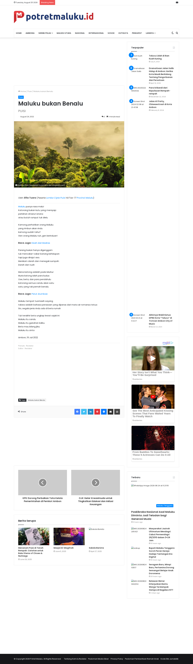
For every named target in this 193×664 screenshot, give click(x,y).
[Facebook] (77, 412)
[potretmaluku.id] (53, 17)
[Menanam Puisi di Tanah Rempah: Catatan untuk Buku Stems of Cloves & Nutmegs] (33, 536)
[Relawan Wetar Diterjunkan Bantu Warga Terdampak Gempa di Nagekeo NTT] (139, 585)
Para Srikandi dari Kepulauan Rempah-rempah (159, 90)
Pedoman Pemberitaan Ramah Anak (142, 659)
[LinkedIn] (90, 412)
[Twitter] (84, 412)
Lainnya (150, 33)
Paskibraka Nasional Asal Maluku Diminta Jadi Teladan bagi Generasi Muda (153, 515)
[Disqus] (69, 607)
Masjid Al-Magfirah (64, 547)
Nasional (80, 33)
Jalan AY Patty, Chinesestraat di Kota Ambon (160, 104)
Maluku (21, 206)
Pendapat (137, 33)
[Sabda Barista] (104, 536)
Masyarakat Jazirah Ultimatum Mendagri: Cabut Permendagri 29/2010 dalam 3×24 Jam (160, 534)
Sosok (111, 33)
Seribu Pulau (44, 33)
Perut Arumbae (40, 293)
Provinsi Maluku (85, 197)
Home (19, 33)
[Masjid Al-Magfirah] (69, 536)
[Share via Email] (110, 412)
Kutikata (123, 33)
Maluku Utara (64, 33)
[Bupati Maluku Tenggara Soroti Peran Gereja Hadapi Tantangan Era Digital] (139, 552)
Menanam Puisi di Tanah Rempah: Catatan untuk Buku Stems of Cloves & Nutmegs (30, 551)
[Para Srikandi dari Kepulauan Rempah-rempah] (139, 91)
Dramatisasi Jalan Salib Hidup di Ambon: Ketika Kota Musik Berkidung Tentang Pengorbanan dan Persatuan (161, 74)
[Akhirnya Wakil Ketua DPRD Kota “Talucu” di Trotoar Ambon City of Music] (139, 319)
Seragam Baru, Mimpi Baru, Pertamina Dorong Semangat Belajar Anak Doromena (161, 569)
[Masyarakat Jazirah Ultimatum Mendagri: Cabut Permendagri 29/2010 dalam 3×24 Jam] (139, 532)
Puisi (30, 91)
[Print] (117, 412)
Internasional (96, 33)
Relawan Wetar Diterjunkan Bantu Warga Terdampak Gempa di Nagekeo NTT (161, 585)
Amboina (30, 33)
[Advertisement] (69, 61)
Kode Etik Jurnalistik (169, 659)
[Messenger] (104, 412)
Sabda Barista (96, 547)
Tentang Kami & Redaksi (75, 659)
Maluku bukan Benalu (36, 400)
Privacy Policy (117, 659)
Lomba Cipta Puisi (55, 197)
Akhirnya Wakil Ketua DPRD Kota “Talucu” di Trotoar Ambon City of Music (160, 319)
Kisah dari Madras (41, 242)
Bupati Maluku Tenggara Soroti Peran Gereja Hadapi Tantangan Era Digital (161, 552)
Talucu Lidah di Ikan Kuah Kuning (159, 57)
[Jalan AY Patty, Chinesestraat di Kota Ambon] (139, 206)
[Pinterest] (97, 412)
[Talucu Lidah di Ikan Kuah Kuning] (139, 59)
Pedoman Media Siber (98, 659)
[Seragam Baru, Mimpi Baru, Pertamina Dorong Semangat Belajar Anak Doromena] (139, 568)
